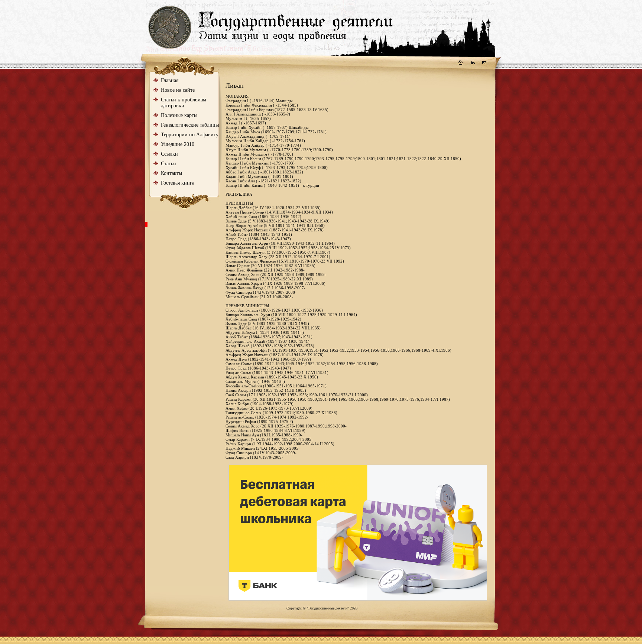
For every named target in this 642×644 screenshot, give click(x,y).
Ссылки (169, 154)
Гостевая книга (177, 183)
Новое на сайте (178, 90)
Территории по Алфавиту (189, 134)
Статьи (168, 163)
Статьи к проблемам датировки (183, 102)
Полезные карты (179, 115)
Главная (169, 80)
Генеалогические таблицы (190, 125)
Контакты (171, 173)
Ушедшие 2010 (177, 144)
